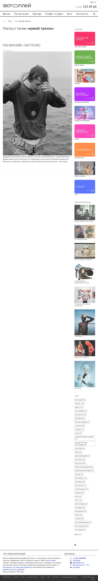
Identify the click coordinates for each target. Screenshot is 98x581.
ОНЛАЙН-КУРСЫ (32, 577)
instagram (80, 507)
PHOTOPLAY (7, 577)
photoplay (80, 418)
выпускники (80, 511)
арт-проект (80, 485)
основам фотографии (22, 567)
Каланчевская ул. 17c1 (81, 565)
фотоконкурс (81, 504)
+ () (79, 558)
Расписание (21, 13)
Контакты (82, 13)
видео (79, 407)
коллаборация (81, 489)
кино (78, 496)
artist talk (79, 448)
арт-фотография (82, 422)
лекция (79, 474)
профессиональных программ (13, 569)
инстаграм (80, 530)
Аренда (37, 13)
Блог (70, 13)
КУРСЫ (23, 577)
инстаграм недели (83, 522)
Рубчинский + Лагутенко (21, 45)
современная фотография (84, 438)
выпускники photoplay (84, 471)
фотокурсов (7, 567)
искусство (80, 463)
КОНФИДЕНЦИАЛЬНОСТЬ (69, 577)
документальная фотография (81, 444)
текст (78, 500)
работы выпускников (84, 467)
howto (78, 515)
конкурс (79, 429)
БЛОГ (48, 577)
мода (78, 433)
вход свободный (82, 456)
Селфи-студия (54, 13)
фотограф (80, 400)
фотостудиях (51, 560)
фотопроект (81, 478)
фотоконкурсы (81, 526)
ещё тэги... (78, 534)
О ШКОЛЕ (16, 577)
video (78, 452)
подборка (80, 482)
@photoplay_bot (78, 562)
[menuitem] (6, 13)
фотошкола (80, 415)
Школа (6, 13)
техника (79, 519)
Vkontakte (76, 567)
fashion (79, 404)
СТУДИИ (42, 577)
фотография (81, 411)
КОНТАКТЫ (56, 577)
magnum (79, 493)
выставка (80, 459)
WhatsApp (76, 560)
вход (94, 2)
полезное (79, 426)
